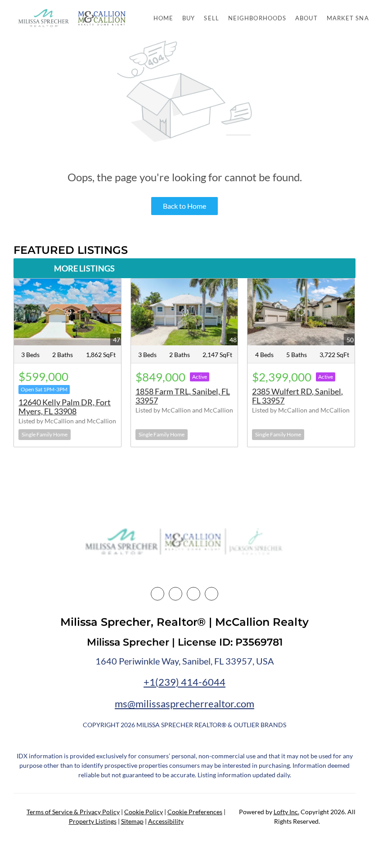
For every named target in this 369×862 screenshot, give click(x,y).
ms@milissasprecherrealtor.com (184, 703)
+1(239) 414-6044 (184, 682)
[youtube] (211, 594)
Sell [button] (211, 18)
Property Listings (93, 821)
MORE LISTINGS (84, 268)
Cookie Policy (143, 812)
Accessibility (166, 821)
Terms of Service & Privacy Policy (73, 812)
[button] (43, 18)
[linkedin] (175, 594)
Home (163, 18)
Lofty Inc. (286, 812)
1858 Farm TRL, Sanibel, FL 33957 (182, 395)
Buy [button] (188, 18)
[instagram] (193, 594)
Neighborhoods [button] (257, 18)
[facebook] (157, 594)
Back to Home (184, 206)
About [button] (306, 18)
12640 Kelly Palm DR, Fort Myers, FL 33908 (64, 406)
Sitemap (132, 821)
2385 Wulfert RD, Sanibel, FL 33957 (297, 395)
